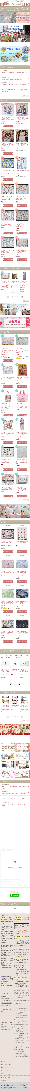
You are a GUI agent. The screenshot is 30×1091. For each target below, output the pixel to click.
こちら (8, 1088)
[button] (2, 4)
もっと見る (25, 95)
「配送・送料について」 (7, 967)
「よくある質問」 (18, 1037)
